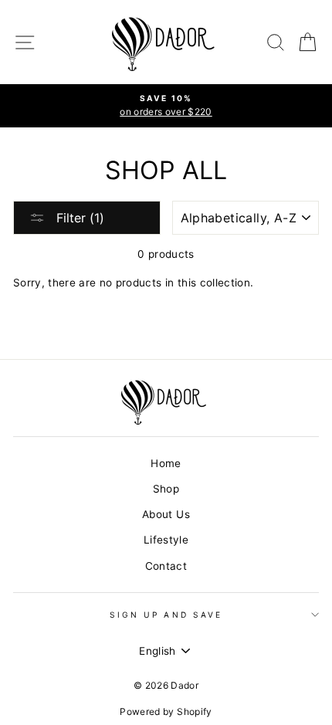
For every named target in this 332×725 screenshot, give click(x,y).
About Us (166, 514)
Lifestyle (166, 540)
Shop (166, 489)
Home (166, 463)
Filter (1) (78, 217)
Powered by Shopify (166, 711)
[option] (166, 106)
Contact (166, 566)
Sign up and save (166, 614)
